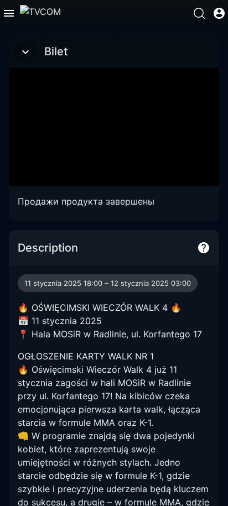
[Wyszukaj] (199, 13)
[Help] (204, 248)
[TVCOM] (40, 13)
